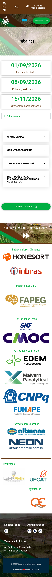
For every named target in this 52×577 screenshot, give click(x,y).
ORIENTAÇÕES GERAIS (19, 150)
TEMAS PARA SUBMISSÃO (21, 163)
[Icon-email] (40, 531)
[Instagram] (6, 531)
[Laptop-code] (29, 531)
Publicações (13, 116)
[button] (16, 7)
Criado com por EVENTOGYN (26, 570)
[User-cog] (35, 531)
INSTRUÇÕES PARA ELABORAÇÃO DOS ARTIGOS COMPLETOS (23, 179)
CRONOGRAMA (15, 137)
